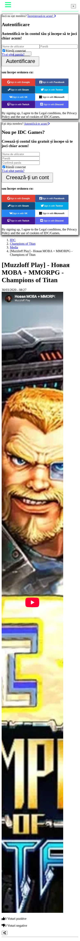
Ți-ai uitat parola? (13, 54)
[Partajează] (4, 933)
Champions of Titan (22, 243)
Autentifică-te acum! (36, 123)
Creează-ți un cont (27, 177)
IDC (13, 240)
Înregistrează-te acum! (40, 16)
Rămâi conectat (16, 51)
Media (14, 247)
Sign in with (20, 82)
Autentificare (20, 61)
